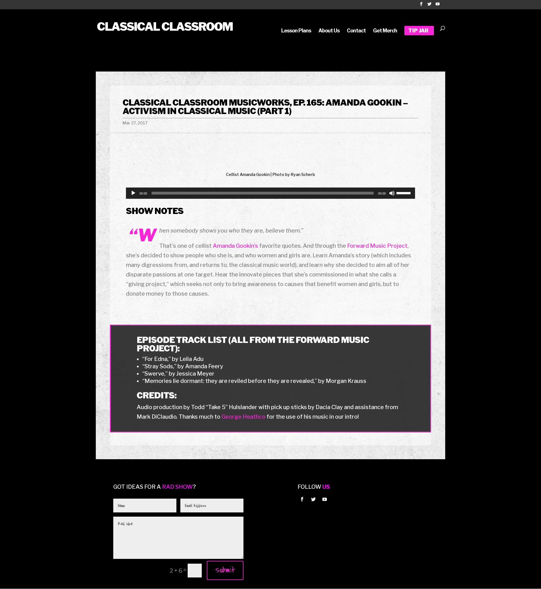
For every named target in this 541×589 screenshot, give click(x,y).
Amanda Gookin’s (235, 245)
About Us (329, 31)
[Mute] (392, 193)
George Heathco (243, 416)
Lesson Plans (296, 31)
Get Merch (385, 31)
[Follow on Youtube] (324, 499)
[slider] (404, 193)
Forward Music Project (377, 245)
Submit (225, 570)
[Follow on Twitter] (313, 499)
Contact (356, 31)
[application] (270, 193)
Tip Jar (418, 31)
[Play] (133, 193)
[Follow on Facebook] (302, 499)
